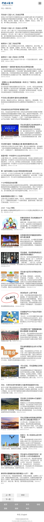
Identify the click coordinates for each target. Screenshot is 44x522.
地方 (27, 508)
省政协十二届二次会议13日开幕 (12, 57)
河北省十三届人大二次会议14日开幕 (14, 28)
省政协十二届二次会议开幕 (11, 43)
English (24, 514)
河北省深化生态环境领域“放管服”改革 (15, 109)
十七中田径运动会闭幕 (9, 183)
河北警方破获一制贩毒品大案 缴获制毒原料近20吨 (19, 144)
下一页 (8, 499)
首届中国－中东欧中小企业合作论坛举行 (15, 156)
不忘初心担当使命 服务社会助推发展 (14, 98)
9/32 (22, 495)
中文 (18, 514)
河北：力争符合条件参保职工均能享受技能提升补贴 (20, 385)
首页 (5, 504)
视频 (16, 508)
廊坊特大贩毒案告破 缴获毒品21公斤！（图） (17, 473)
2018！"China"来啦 (8, 208)
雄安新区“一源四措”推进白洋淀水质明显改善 (17, 67)
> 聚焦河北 (7, 8)
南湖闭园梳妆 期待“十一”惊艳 (12, 196)
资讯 (27, 504)
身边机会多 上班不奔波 (28, 293)
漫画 (5, 508)
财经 (38, 504)
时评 (16, 504)
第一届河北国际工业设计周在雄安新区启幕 (16, 171)
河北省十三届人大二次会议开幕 (12, 15)
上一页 (8, 495)
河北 (2, 8)
